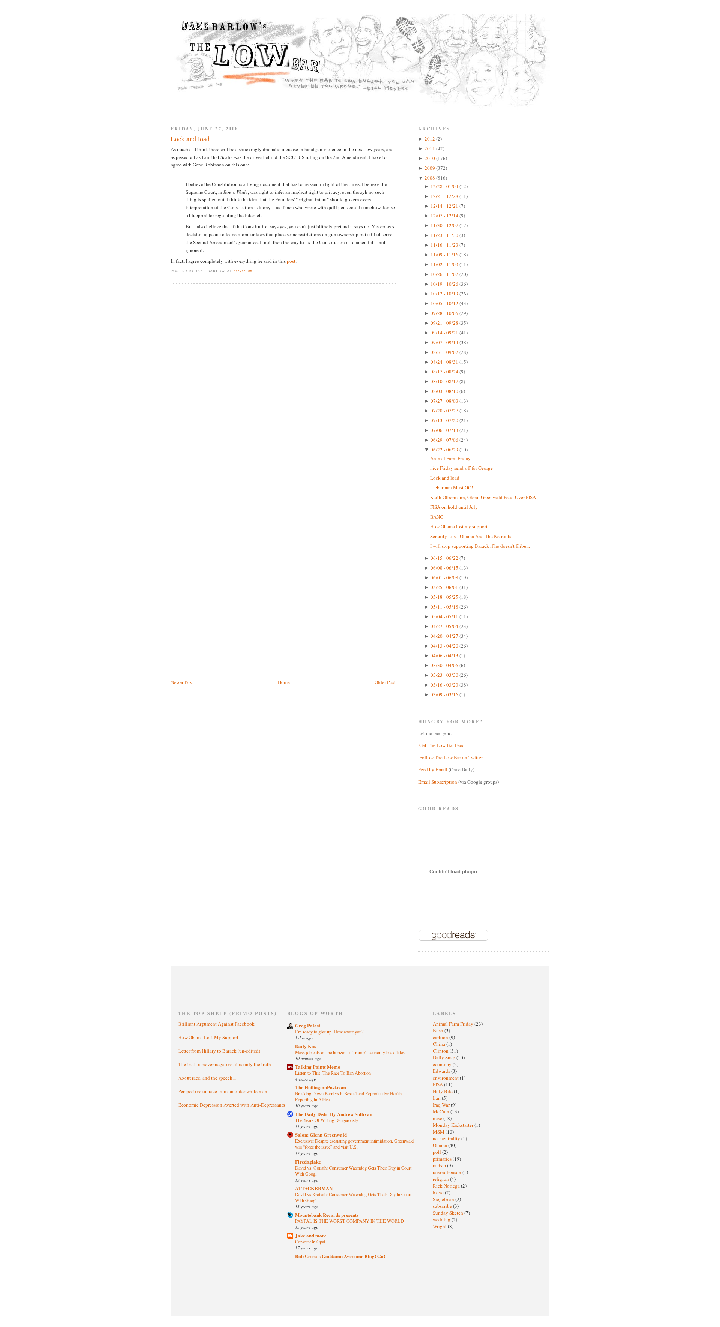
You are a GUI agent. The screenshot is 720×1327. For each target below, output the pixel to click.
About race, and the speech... (207, 1077)
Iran (437, 1098)
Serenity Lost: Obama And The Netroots (470, 536)
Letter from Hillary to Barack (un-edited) (219, 1050)
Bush (438, 1030)
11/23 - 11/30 (444, 235)
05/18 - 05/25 (444, 597)
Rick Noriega (447, 1185)
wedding (442, 1219)
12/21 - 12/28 (444, 196)
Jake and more (311, 1235)
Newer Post (182, 682)
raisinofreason (447, 1172)
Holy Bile (443, 1091)
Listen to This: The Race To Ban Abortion (333, 1073)
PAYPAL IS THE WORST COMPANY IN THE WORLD (349, 1221)
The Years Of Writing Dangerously (326, 1120)
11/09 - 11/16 (444, 254)
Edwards (442, 1071)
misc (438, 1118)
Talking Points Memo (317, 1066)
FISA (438, 1084)
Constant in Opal (310, 1242)
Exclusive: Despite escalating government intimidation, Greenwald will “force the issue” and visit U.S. (354, 1144)
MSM (439, 1131)
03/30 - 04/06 (444, 665)
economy (443, 1064)
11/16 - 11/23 (444, 244)
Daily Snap (444, 1057)
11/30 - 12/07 (444, 225)
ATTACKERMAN (314, 1188)
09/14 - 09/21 (444, 332)
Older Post (385, 682)
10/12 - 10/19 (444, 293)
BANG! (437, 516)
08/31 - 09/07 (444, 352)
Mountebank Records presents (326, 1214)
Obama (440, 1145)
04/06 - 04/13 (444, 655)
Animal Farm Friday (450, 458)
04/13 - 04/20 (444, 645)
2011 (430, 148)
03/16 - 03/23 (444, 684)
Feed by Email (432, 769)
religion (441, 1179)
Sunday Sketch (448, 1212)
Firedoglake (308, 1161)
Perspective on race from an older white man (222, 1091)
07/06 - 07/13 (444, 430)
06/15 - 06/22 (444, 558)
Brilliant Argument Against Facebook (216, 1023)
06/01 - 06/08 (444, 577)
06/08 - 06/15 (444, 567)
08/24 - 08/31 (444, 361)
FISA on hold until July (454, 507)
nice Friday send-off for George (461, 468)
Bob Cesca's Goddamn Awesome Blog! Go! (340, 1256)
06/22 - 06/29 (444, 449)
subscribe (443, 1206)
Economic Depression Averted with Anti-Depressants (231, 1104)
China (439, 1044)
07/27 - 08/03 (444, 400)
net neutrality (447, 1138)
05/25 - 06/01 (444, 587)
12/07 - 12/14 (444, 215)
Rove (439, 1192)
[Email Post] (256, 270)
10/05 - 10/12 (444, 303)
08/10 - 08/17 (444, 381)
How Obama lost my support (459, 526)
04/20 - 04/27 (444, 636)
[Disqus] (283, 385)
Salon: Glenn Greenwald (321, 1134)
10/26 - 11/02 (444, 274)
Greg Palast (307, 1025)
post (291, 261)
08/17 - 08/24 (444, 371)
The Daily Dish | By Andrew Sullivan (333, 1113)
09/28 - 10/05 (444, 313)
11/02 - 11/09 (444, 264)
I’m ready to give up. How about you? (329, 1032)
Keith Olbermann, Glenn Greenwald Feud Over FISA (483, 497)
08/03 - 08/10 (444, 391)
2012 (430, 138)
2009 (430, 168)
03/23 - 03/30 (444, 675)
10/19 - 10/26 (444, 283)
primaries (443, 1158)
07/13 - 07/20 (444, 420)
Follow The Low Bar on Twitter (451, 757)
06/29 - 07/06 (444, 439)
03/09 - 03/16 (444, 694)
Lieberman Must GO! (451, 487)
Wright (440, 1226)
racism (440, 1165)
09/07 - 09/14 (444, 342)
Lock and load (190, 138)
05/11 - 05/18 (444, 606)
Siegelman (444, 1199)
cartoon (441, 1037)
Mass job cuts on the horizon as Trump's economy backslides (350, 1052)
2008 (430, 177)
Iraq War (442, 1104)
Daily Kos (305, 1046)
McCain (441, 1111)
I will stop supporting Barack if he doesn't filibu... (480, 546)
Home (284, 682)
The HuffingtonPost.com (320, 1087)
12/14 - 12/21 (444, 205)
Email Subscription (437, 781)
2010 (430, 158)
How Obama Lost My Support (208, 1037)
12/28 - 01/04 (444, 186)
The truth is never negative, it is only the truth (224, 1064)
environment (446, 1077)
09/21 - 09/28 (444, 322)
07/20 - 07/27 (444, 410)
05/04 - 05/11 (444, 616)
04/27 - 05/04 (444, 626)
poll (437, 1152)
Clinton (441, 1050)
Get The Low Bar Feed (442, 745)
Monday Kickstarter (453, 1125)
